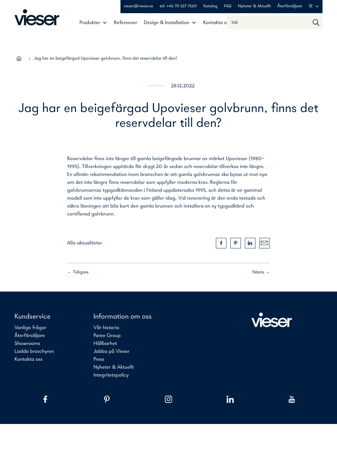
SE (311, 6)
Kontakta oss (217, 22)
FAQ (228, 6)
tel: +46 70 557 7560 (178, 6)
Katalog (210, 6)
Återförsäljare (289, 6)
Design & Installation (166, 22)
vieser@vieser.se (138, 6)
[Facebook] (45, 399)
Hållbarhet (105, 343)
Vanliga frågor (30, 327)
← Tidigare (78, 272)
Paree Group (107, 335)
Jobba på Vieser (111, 351)
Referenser (125, 22)
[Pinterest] (107, 399)
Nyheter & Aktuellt (254, 6)
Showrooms (27, 343)
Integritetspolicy (111, 375)
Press (98, 359)
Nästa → (261, 272)
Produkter (89, 22)
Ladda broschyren (34, 351)
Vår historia (106, 327)
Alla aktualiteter (84, 243)
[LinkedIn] (230, 399)
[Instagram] (168, 399)
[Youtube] (292, 399)
